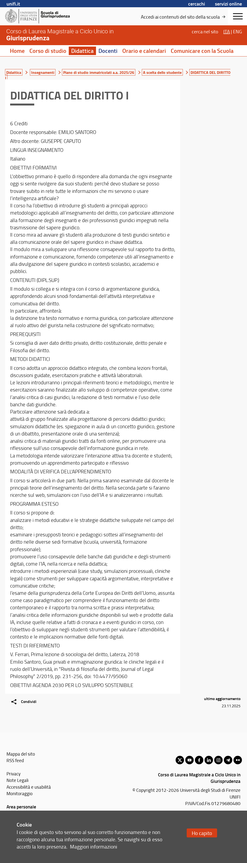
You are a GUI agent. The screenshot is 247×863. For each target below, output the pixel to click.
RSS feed (15, 760)
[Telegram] (228, 760)
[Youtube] (189, 760)
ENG (237, 31)
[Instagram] (218, 760)
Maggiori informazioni (93, 846)
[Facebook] (199, 760)
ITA (226, 31)
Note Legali (17, 780)
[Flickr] (237, 760)
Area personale (21, 806)
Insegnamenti (42, 72)
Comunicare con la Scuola (202, 51)
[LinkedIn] (209, 760)
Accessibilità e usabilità (29, 787)
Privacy (14, 773)
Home (17, 51)
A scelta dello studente (162, 72)
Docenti (107, 51)
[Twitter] (180, 760)
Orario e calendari (144, 51)
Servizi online (228, 3)
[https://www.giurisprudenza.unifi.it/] (42, 16)
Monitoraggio (20, 793)
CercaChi (196, 3)
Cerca (205, 31)
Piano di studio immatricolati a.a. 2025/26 (98, 72)
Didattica (82, 51)
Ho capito (202, 832)
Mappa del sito (21, 754)
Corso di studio (47, 51)
